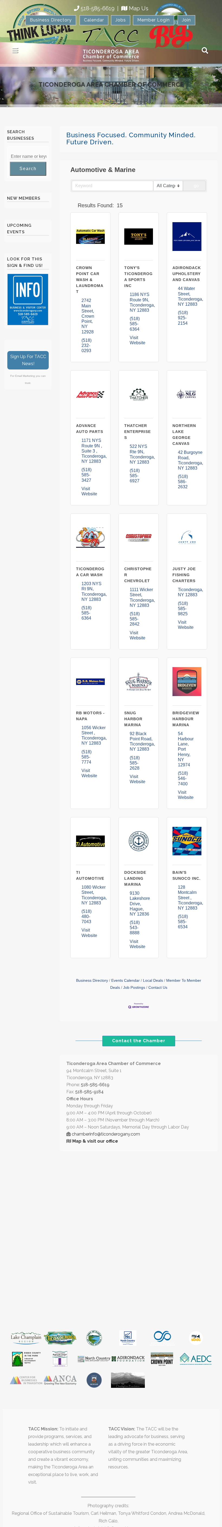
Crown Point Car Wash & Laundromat (89, 280)
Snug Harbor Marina (133, 719)
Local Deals (153, 980)
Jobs (120, 20)
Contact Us (157, 988)
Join (186, 20)
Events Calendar (125, 980)
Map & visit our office (95, 1141)
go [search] (196, 185)
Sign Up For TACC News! (28, 360)
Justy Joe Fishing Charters (184, 575)
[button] (73, 205)
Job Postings (134, 988)
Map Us (138, 8)
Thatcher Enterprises (137, 431)
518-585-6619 (98, 8)
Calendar (94, 20)
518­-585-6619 (95, 1084)
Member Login (153, 20)
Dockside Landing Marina (135, 878)
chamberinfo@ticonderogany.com (106, 1134)
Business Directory (51, 20)
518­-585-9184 (89, 1091)
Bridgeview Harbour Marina (185, 719)
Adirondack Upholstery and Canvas (186, 274)
